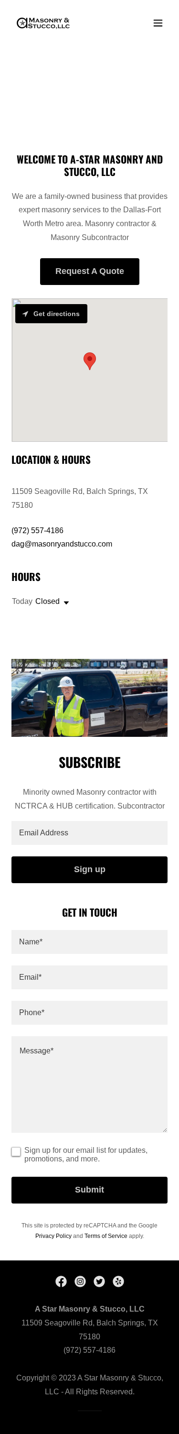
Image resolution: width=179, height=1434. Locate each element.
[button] (158, 23)
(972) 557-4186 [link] (37, 530)
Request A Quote (89, 271)
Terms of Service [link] (105, 1236)
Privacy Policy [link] (53, 1236)
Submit (89, 1189)
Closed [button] (47, 601)
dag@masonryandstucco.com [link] (61, 544)
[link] (44, 23)
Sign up (89, 869)
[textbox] (89, 833)
